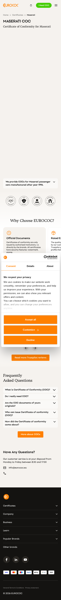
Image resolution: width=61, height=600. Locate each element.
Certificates (17, 15)
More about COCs (30, 434)
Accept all (30, 319)
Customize (29, 329)
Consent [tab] (11, 266)
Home (5, 15)
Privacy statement (32, 588)
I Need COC (43, 5)
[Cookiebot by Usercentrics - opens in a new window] (43, 257)
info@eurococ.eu (18, 467)
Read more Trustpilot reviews (30, 357)
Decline (30, 340)
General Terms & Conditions (13, 588)
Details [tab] (30, 266)
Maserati (31, 15)
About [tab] (50, 266)
